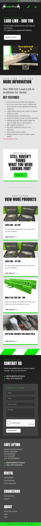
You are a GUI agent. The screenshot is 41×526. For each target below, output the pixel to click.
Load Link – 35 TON (12, 261)
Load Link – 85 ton (12, 225)
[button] (35, 7)
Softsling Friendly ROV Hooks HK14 (20, 334)
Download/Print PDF (10, 139)
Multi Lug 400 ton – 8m (15, 297)
